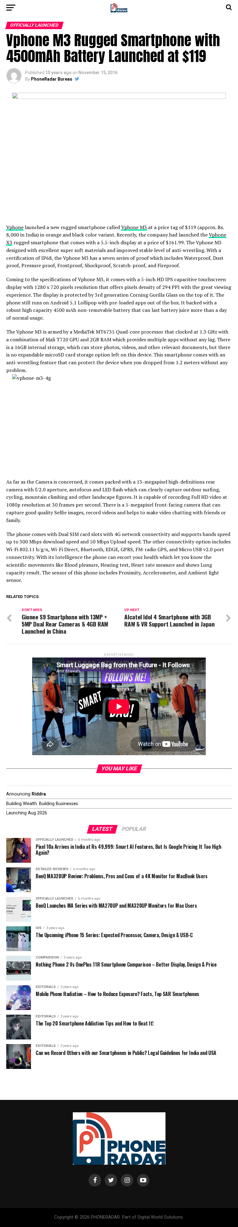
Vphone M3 (134, 227)
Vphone (15, 227)
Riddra (39, 794)
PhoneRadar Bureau (51, 79)
